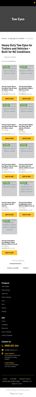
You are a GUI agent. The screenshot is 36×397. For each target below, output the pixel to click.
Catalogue (5, 324)
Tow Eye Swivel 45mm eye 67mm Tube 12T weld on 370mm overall (9, 126)
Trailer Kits (5, 293)
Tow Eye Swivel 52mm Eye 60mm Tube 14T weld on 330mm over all (26, 166)
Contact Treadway (7, 335)
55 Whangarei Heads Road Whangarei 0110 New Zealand (12, 356)
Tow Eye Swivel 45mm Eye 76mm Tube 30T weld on (9, 204)
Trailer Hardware (6, 297)
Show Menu (3, 3)
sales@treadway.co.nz (11, 350)
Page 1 (26, 268)
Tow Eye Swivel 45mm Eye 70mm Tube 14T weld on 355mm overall (9, 166)
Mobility (4, 311)
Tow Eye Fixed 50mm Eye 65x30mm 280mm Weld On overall (26, 88)
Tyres (3, 301)
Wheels (4, 308)
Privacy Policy (25, 379)
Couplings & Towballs (16, 38)
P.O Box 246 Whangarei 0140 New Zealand (12, 364)
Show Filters (10, 57)
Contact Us (27, 381)
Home (4, 38)
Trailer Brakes (5, 286)
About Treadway (6, 332)
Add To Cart (9, 98)
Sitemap (13, 379)
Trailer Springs (6, 290)
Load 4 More (13, 268)
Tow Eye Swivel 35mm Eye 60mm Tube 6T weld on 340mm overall (9, 88)
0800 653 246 (12, 345)
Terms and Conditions (11, 381)
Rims (3, 304)
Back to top (17, 384)
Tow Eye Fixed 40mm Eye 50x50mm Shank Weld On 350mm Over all (9, 242)
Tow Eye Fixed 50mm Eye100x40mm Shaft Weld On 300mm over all (26, 204)
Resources (5, 328)
